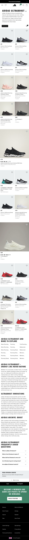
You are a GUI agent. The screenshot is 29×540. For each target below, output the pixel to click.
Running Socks (14, 358)
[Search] (23, 5)
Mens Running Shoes (4, 347)
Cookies (4, 529)
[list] (12, 26)
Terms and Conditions (7, 532)
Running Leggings (12, 347)
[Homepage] (14, 5)
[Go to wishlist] (5, 5)
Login (7, 483)
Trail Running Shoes (23, 344)
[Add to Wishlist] (12, 31)
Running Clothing (3, 356)
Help (3, 518)
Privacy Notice (18, 529)
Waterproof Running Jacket (23, 347)
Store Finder (17, 518)
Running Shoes (14, 350)
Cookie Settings (5, 525)
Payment (16, 514)
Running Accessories (4, 353)
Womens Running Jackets (22, 353)
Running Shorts (14, 355)
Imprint (4, 514)
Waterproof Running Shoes (23, 350)
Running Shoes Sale (14, 353)
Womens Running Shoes (23, 356)
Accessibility (17, 532)
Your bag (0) (20, 483)
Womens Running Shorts (23, 358)
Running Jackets (12, 344)
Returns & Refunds (19, 507)
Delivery (4, 507)
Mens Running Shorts (4, 350)
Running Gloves (5, 358)
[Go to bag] (26, 5)
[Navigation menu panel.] (2, 5)
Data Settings (17, 525)
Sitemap (16, 511)
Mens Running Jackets (4, 344)
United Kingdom (16, 538)
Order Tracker (5, 511)
